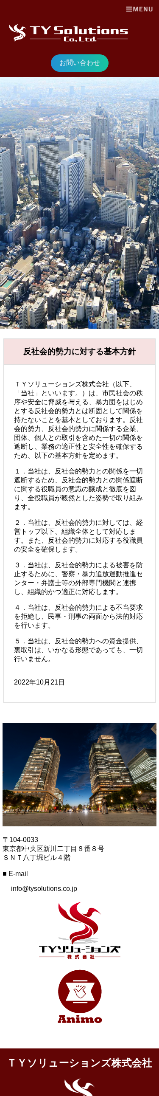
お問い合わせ (80, 62)
